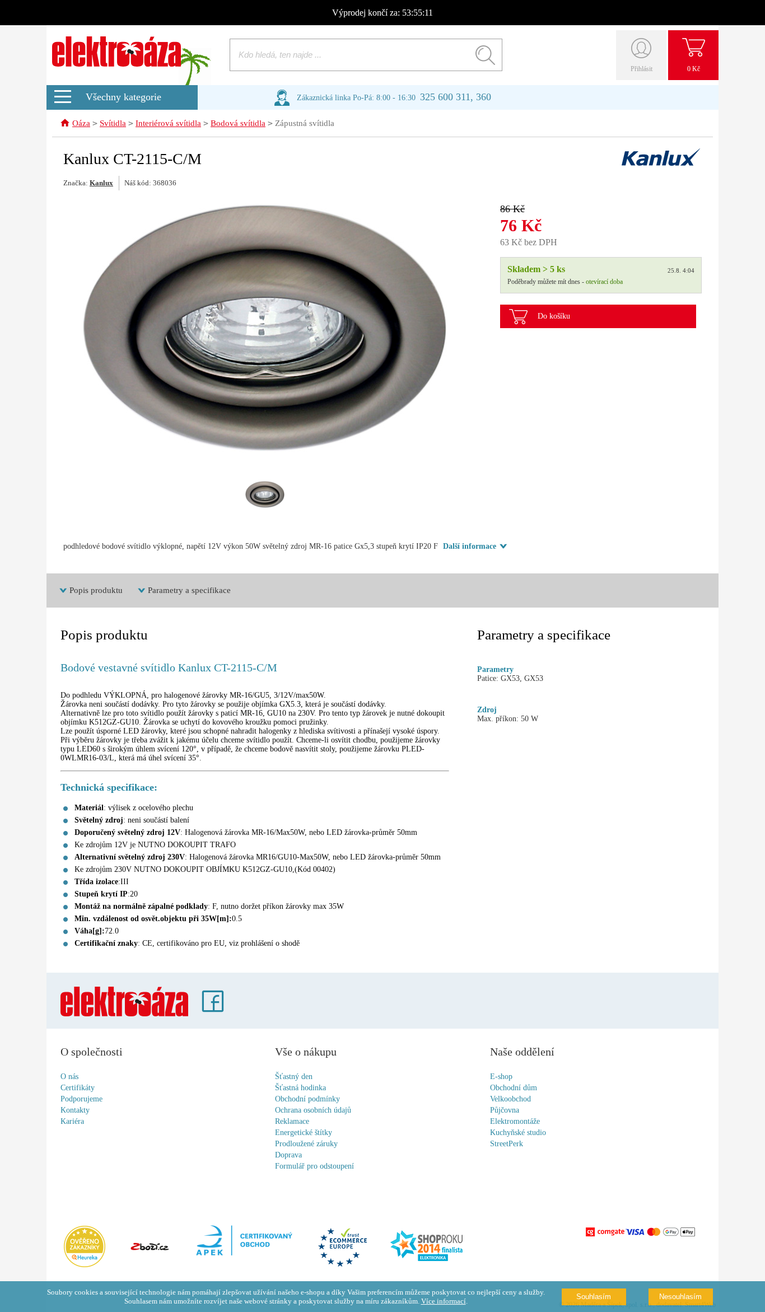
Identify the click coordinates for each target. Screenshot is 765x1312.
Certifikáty (77, 1088)
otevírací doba (604, 282)
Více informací (443, 1301)
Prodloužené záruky (306, 1144)
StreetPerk (506, 1144)
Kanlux (101, 183)
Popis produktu (96, 590)
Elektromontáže (515, 1121)
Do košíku (554, 316)
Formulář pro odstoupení (314, 1166)
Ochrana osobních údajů (313, 1110)
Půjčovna (504, 1110)
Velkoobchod (510, 1099)
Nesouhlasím (680, 1296)
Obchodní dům (513, 1088)
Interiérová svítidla (168, 123)
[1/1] (265, 494)
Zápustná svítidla (304, 123)
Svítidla (113, 123)
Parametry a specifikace (189, 590)
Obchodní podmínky (307, 1099)
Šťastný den (293, 1076)
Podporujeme (81, 1099)
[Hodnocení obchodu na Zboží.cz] (149, 1247)
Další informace (469, 546)
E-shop (501, 1076)
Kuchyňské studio (518, 1132)
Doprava (288, 1155)
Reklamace (292, 1121)
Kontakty (75, 1110)
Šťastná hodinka (300, 1088)
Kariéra (72, 1121)
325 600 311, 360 (455, 96)
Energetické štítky (303, 1132)
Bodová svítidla (238, 123)
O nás (69, 1076)
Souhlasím (593, 1296)
